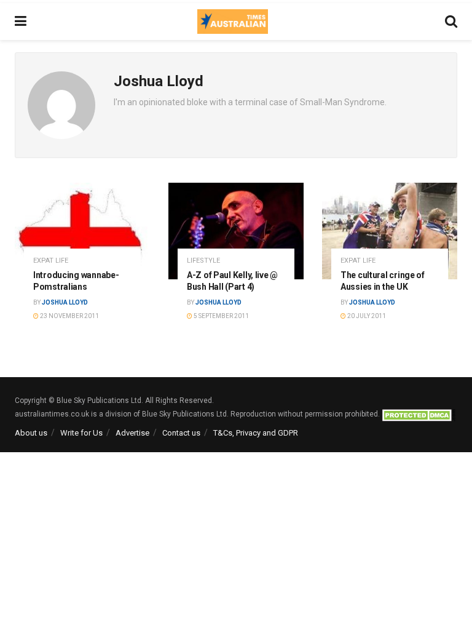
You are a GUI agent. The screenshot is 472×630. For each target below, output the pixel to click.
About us (31, 432)
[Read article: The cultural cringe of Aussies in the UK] (389, 231)
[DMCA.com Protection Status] (418, 414)
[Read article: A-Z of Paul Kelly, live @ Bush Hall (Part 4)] (236, 231)
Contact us (181, 432)
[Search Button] (451, 21)
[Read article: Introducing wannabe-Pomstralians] (82, 231)
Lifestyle (203, 260)
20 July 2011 (366, 316)
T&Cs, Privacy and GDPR (255, 432)
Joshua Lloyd (65, 302)
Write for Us (81, 432)
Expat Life (50, 260)
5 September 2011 (220, 316)
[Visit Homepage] (232, 21)
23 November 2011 (69, 316)
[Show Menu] (20, 21)
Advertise (132, 432)
